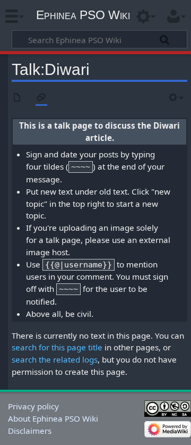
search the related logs (55, 359)
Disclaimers (29, 430)
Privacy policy (33, 406)
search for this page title (57, 347)
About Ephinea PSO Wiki (53, 418)
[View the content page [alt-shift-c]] (17, 98)
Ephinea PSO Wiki (83, 15)
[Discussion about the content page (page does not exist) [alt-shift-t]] (41, 98)
